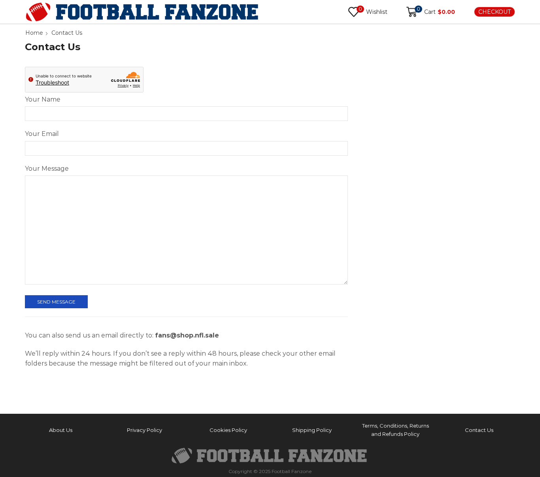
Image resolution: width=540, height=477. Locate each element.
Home (34, 32)
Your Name (42, 99)
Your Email (42, 134)
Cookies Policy (228, 430)
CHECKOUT (494, 11)
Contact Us (479, 430)
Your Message (47, 168)
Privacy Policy (144, 430)
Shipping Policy (312, 430)
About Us (60, 430)
